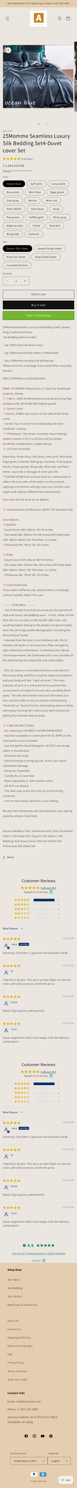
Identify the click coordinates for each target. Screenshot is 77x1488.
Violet (36, 225)
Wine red (51, 200)
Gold (56, 209)
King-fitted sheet (46, 257)
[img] (11, 939)
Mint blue (35, 192)
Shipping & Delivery (19, 1337)
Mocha (32, 200)
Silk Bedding (14, 1288)
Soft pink (36, 183)
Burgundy (13, 234)
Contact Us (14, 1329)
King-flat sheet (16, 257)
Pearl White (14, 209)
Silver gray (59, 217)
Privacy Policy (15, 1362)
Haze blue (37, 209)
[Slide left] (30, 124)
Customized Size (17, 265)
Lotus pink (58, 183)
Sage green (57, 192)
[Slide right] (47, 124)
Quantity (7, 273)
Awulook (42, 1481)
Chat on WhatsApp (38, 315)
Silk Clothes (14, 1296)
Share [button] (10, 857)
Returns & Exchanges (20, 1346)
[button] (7, 19)
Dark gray (13, 200)
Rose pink (13, 192)
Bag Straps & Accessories (22, 1304)
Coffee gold (36, 217)
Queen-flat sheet (17, 248)
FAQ (9, 1354)
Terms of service (17, 1371)
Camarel (34, 234)
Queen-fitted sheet (50, 248)
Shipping (7, 170)
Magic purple (15, 225)
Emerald (55, 225)
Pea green (13, 217)
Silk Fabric (13, 1279)
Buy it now (38, 305)
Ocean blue (14, 183)
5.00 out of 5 (48, 888)
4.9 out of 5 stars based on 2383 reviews (38, 1253)
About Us (13, 1320)
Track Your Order (17, 1379)
